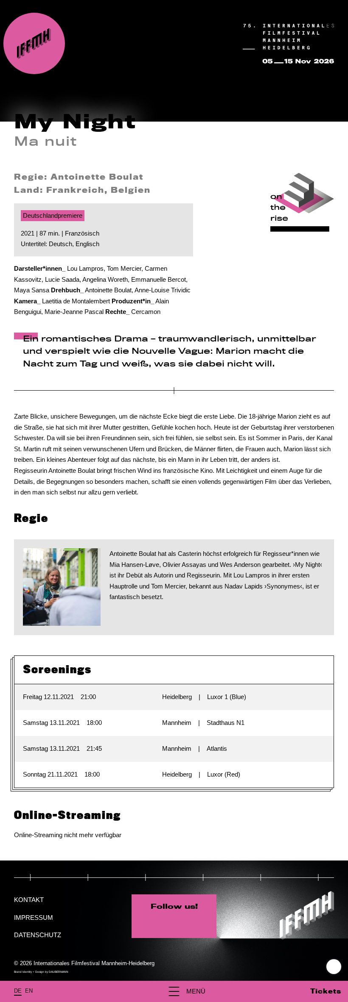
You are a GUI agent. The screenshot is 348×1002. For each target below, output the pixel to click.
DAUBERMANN (58, 971)
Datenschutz (37, 934)
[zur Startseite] (34, 43)
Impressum (33, 917)
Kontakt (29, 899)
